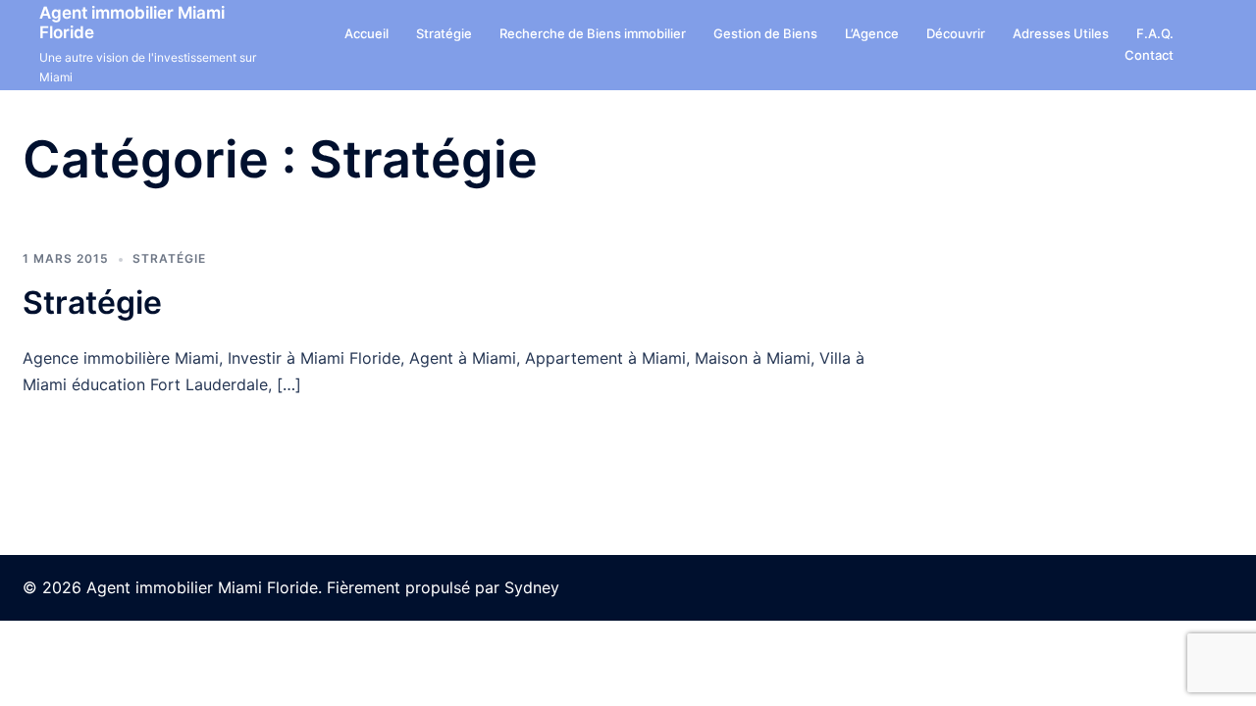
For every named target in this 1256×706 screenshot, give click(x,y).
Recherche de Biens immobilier (592, 33)
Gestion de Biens (765, 33)
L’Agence (872, 33)
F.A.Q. (1155, 33)
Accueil (366, 33)
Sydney (531, 587)
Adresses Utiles (1061, 33)
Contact (1149, 55)
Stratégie (444, 33)
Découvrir (955, 33)
